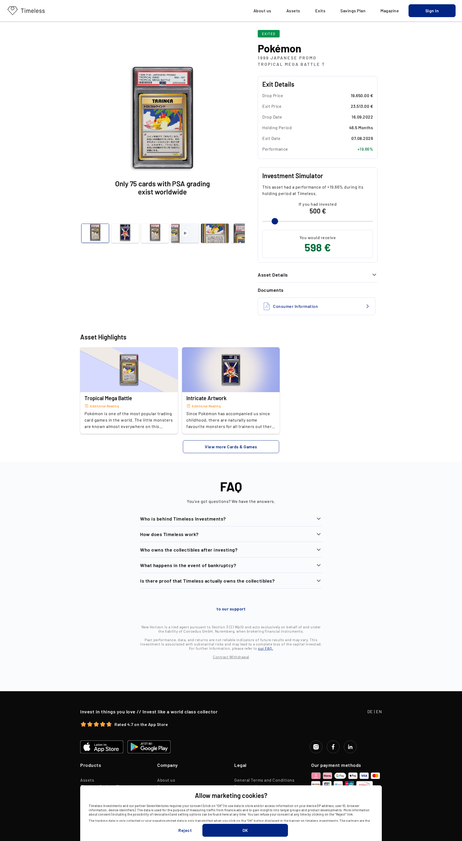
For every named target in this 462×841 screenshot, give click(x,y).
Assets (87, 779)
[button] (432, 10)
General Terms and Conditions (264, 779)
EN (379, 711)
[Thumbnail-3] (185, 233)
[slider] (275, 221)
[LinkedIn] (350, 746)
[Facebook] (333, 746)
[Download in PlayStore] (149, 746)
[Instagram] (316, 746)
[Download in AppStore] (101, 746)
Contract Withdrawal (231, 657)
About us (166, 779)
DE (370, 711)
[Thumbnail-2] (155, 233)
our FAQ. (265, 648)
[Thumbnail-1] (125, 233)
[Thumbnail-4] (215, 233)
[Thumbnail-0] (95, 233)
